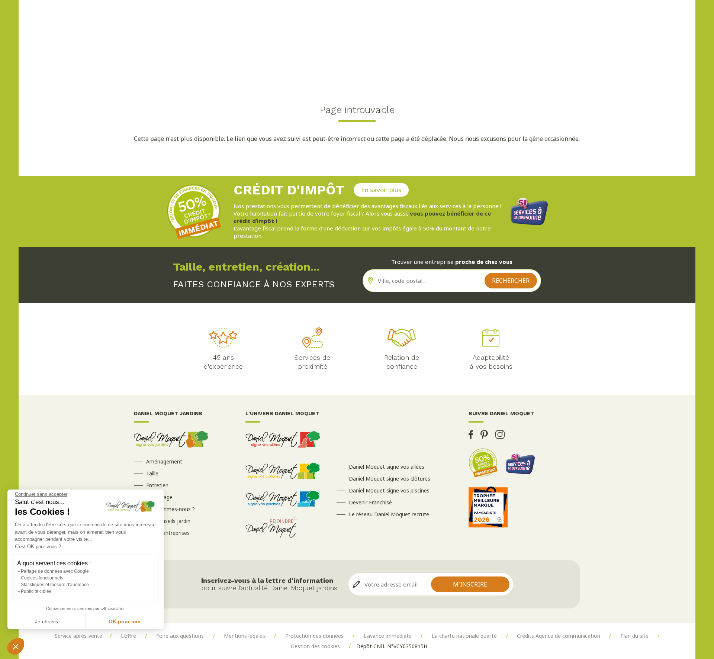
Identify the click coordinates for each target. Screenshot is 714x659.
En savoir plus (381, 189)
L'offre (128, 635)
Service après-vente (78, 635)
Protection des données (314, 635)
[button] (16, 646)
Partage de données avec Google (55, 571)
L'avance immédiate (388, 635)
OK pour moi (125, 621)
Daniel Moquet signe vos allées (386, 466)
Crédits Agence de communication (558, 635)
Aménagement (164, 461)
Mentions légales (244, 635)
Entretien (157, 485)
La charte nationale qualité (464, 635)
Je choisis (46, 621)
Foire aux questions (180, 635)
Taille (152, 473)
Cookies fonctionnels (42, 578)
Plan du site (634, 635)
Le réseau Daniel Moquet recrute (389, 514)
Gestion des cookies (315, 646)
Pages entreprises (168, 532)
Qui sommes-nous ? (170, 509)
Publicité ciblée (36, 591)
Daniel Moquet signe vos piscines (389, 490)
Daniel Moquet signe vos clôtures (389, 478)
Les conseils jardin (168, 520)
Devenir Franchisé (370, 502)
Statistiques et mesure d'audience (55, 584)
